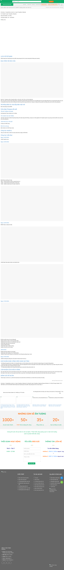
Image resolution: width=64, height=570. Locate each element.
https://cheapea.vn (9, 560)
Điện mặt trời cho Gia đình (24, 477)
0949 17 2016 (53, 451)
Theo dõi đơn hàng (38, 4)
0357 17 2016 (53, 456)
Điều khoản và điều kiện (55, 477)
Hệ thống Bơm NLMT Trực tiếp (24, 488)
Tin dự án (36, 477)
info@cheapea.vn (8, 558)
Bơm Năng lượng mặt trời (39, 486)
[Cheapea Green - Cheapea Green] (6, 1)
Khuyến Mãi (29, 4)
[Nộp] (42, 1)
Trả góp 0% (33, 4)
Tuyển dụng (53, 486)
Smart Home (37, 479)
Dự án (51, 7)
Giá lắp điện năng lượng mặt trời (24, 483)
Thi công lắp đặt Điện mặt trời (24, 481)
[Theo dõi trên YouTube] (10, 563)
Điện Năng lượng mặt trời (39, 485)
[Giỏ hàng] (46, 1)
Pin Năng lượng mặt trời (23, 486)
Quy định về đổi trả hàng (55, 483)
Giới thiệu (24, 4)
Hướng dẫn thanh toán (55, 481)
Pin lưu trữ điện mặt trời (39, 483)
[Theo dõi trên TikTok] (5, 563)
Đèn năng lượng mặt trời (39, 490)
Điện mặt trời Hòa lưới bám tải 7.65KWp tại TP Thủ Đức (13, 392)
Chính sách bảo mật (54, 479)
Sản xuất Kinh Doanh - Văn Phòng (57, 7)
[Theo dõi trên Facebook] (3, 563)
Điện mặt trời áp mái (22, 479)
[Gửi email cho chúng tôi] (8, 563)
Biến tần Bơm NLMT (38, 488)
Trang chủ (47, 7)
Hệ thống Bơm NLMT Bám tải (24, 489)
